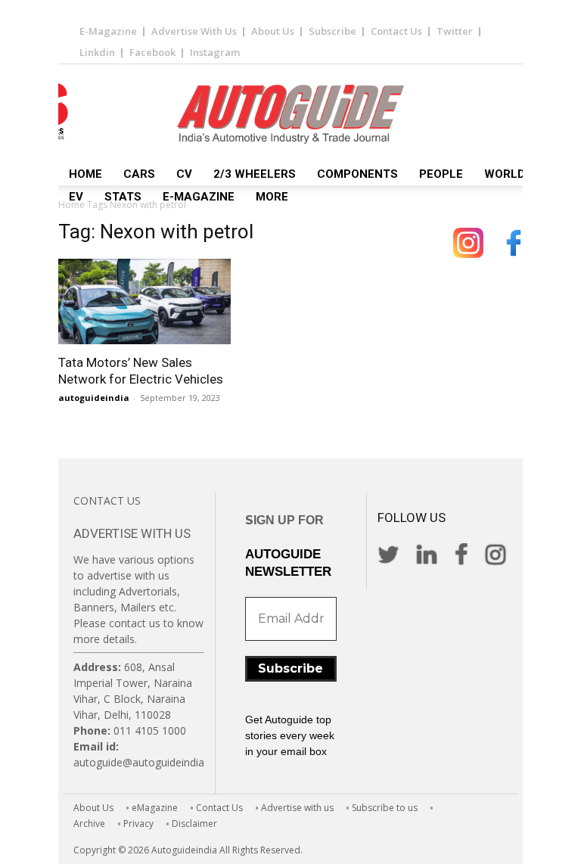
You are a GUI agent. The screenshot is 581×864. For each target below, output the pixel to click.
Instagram (215, 52)
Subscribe (332, 31)
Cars (139, 174)
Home (85, 174)
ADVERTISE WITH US (132, 533)
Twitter (455, 31)
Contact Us (396, 31)
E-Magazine (108, 31)
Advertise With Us (194, 31)
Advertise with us (297, 807)
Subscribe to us (385, 807)
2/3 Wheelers (254, 174)
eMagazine (155, 807)
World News (522, 174)
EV (76, 197)
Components (357, 174)
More (272, 197)
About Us (272, 31)
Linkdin (97, 52)
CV (184, 174)
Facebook (152, 52)
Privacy (138, 823)
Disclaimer (194, 823)
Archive (89, 823)
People (441, 174)
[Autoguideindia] (290, 114)
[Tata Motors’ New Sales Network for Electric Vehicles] (144, 301)
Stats (122, 197)
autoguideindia (93, 397)
